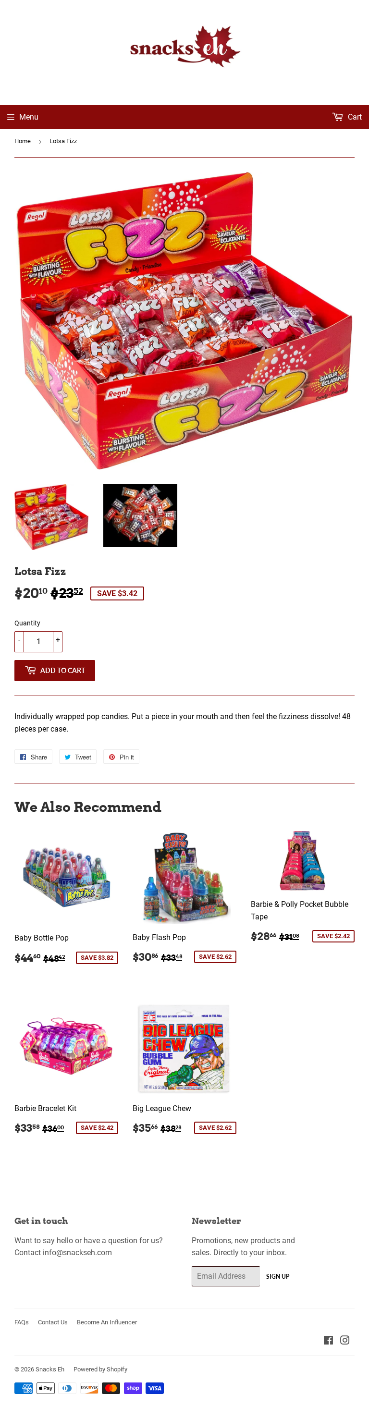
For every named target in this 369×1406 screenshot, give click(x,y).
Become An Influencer (107, 1322)
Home (22, 141)
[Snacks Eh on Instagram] (345, 1341)
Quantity (27, 623)
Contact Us (53, 1322)
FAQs (21, 1322)
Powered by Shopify (100, 1369)
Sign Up (277, 1276)
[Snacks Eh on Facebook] (328, 1341)
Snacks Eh (50, 1369)
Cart (354, 117)
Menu (28, 117)
